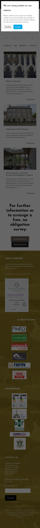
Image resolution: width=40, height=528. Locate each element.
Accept (18, 27)
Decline (8, 27)
